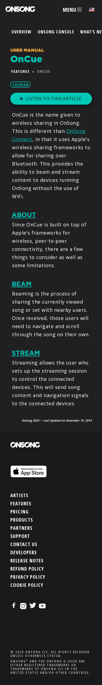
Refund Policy (27, 568)
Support (20, 536)
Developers (23, 552)
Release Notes (27, 560)
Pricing (19, 511)
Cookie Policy (26, 585)
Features (20, 71)
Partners (21, 528)
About (24, 215)
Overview (21, 32)
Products (21, 519)
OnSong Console (56, 32)
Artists (19, 495)
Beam (22, 284)
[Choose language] (92, 10)
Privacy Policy (27, 577)
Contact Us (23, 544)
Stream (26, 353)
